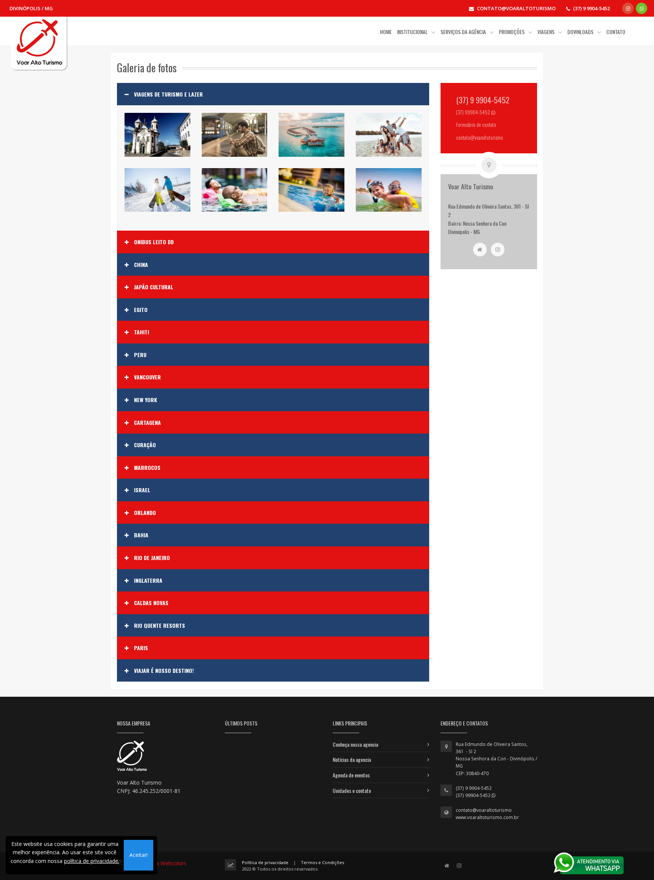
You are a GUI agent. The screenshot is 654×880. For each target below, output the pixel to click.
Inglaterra (148, 580)
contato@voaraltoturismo (484, 810)
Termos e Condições (322, 862)
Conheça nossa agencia (355, 744)
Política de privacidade (265, 862)
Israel (142, 490)
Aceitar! (138, 854)
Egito (141, 310)
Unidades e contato (352, 790)
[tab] (273, 94)
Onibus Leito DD (154, 242)
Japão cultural (153, 287)
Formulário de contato (476, 124)
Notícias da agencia (352, 759)
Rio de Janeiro (152, 558)
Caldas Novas (151, 603)
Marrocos (147, 467)
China (141, 264)
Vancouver (147, 377)
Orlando (145, 512)
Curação (145, 445)
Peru (140, 355)
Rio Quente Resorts (159, 625)
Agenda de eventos (351, 775)
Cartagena (147, 422)
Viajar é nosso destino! (164, 670)
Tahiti (141, 332)
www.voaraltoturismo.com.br (487, 817)
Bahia (141, 535)
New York (145, 400)
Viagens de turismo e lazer (168, 94)
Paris (141, 648)
